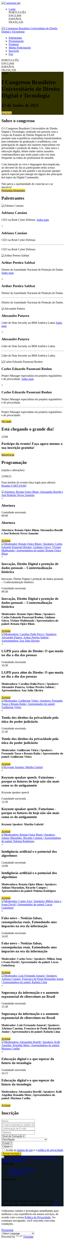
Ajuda (56, 1204)
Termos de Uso (17, 1173)
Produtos (14, 44)
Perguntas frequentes (13, 190)
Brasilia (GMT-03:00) (13, 485)
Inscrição (14, 50)
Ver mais (6, 421)
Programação (16, 41)
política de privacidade (50, 1150)
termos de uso (25, 1150)
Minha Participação (20, 47)
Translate (28, 1236)
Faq (11, 54)
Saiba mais (43, 219)
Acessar (5, 540)
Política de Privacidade (22, 1169)
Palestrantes (15, 37)
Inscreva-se (7, 454)
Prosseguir (7, 1230)
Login (12, 9)
